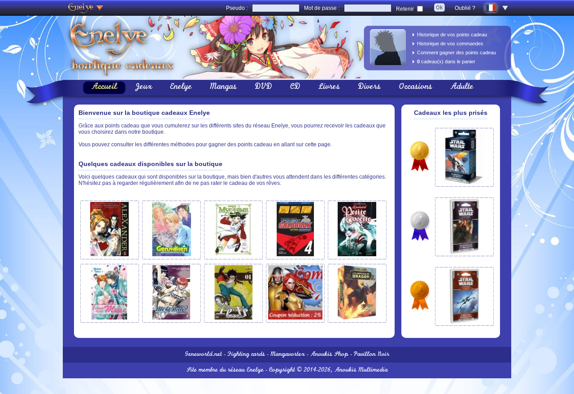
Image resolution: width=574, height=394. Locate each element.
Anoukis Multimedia (361, 370)
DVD (263, 87)
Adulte (462, 87)
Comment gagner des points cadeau (456, 52)
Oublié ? (465, 8)
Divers (369, 87)
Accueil (104, 87)
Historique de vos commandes (450, 43)
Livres (329, 87)
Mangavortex (287, 354)
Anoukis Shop (329, 354)
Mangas (223, 87)
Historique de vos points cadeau (452, 34)
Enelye (181, 87)
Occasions (415, 87)
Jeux (143, 87)
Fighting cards (246, 354)
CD (295, 87)
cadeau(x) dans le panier (446, 61)
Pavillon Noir (371, 354)
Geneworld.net (203, 354)
